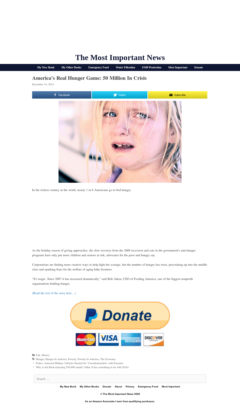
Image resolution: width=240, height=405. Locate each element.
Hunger (40, 359)
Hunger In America (56, 359)
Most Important (177, 67)
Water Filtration (125, 67)
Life (38, 355)
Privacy (130, 386)
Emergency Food (98, 67)
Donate (198, 67)
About (118, 386)
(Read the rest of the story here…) (54, 293)
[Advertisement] (120, 28)
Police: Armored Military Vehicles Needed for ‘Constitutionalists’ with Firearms (79, 363)
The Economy (108, 359)
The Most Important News (120, 57)
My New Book (45, 67)
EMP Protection (151, 67)
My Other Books (71, 67)
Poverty (72, 359)
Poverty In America (88, 359)
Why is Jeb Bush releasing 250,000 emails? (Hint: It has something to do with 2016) (82, 367)
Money (46, 355)
